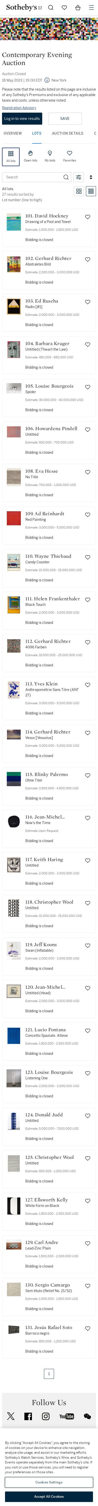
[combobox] (31, 177)
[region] (49, 1467)
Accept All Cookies (49, 1496)
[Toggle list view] (91, 191)
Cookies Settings (49, 1482)
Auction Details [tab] (67, 133)
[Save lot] (88, 217)
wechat (87, 1416)
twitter (11, 1416)
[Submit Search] (50, 7)
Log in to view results (22, 118)
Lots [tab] (36, 133)
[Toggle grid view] (79, 191)
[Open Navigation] (91, 7)
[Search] (66, 177)
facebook (28, 1416)
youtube (67, 1416)
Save (65, 118)
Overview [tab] (13, 133)
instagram (46, 1416)
